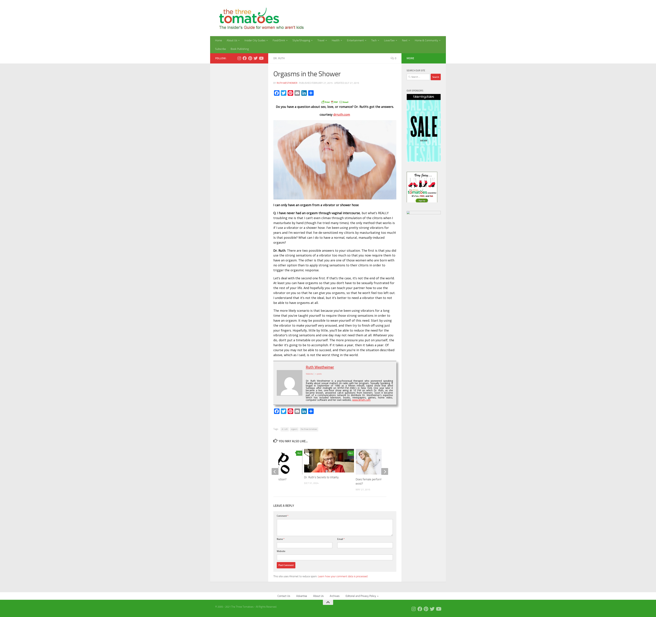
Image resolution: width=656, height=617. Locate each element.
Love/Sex (389, 40)
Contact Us (283, 596)
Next (404, 40)
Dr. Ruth (279, 58)
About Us (232, 40)
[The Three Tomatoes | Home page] (260, 18)
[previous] (275, 471)
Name (280, 539)
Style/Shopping (301, 40)
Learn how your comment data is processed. (343, 576)
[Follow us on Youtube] (261, 58)
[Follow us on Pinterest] (250, 58)
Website (281, 551)
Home (218, 40)
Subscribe (220, 49)
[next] (384, 471)
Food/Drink (279, 40)
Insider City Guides (254, 40)
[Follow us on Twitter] (256, 58)
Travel (320, 40)
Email (341, 539)
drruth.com (341, 114)
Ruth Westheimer (287, 83)
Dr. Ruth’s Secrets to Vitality (321, 477)
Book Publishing (240, 49)
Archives (334, 596)
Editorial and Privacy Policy (361, 596)
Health (336, 40)
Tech (374, 40)
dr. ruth (285, 429)
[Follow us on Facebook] (245, 58)
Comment (282, 515)
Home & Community (426, 40)
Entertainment (355, 40)
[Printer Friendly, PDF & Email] (334, 101)
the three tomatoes (309, 429)
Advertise (301, 596)
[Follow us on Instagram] (239, 58)
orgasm (294, 429)
